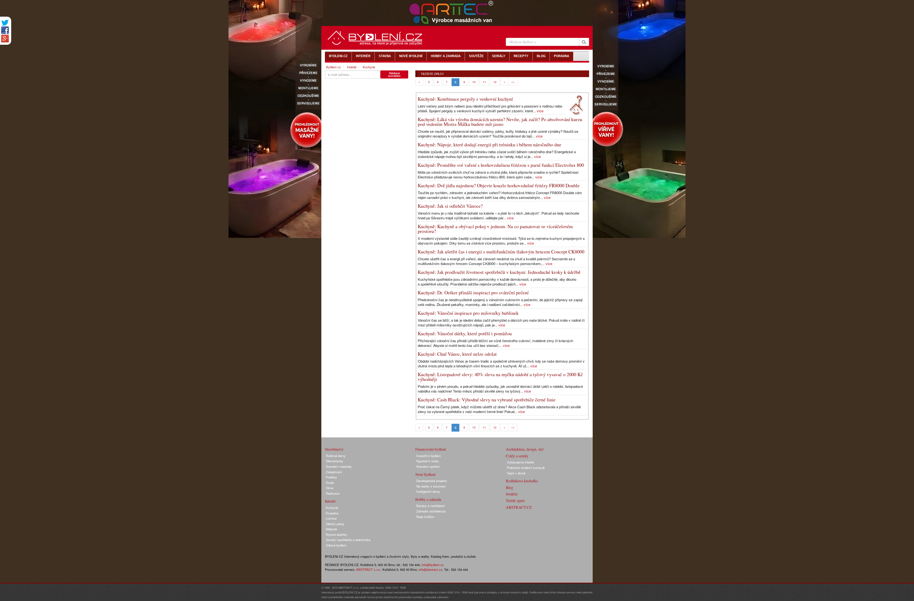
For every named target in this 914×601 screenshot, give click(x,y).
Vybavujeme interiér (520, 462)
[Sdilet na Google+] (5, 38)
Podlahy (331, 477)
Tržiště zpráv (515, 500)
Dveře (330, 482)
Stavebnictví (334, 449)
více (540, 110)
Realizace (332, 493)
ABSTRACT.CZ (519, 507)
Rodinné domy (336, 455)
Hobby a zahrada (428, 499)
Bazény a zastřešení (430, 505)
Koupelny (332, 513)
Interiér (352, 67)
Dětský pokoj (335, 524)
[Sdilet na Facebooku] (5, 30)
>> (513, 82)
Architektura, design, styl (524, 449)
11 (484, 82)
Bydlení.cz (333, 67)
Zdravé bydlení (336, 545)
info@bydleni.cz (433, 564)
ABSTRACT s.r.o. (368, 569)
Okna (329, 488)
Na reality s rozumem (431, 486)
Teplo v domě (516, 473)
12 (495, 82)
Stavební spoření (428, 466)
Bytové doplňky (336, 534)
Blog (509, 487)
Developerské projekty (431, 480)
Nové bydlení (425, 474)
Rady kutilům (425, 516)
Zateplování (334, 472)
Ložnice (331, 518)
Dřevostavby (334, 461)
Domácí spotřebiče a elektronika (348, 539)
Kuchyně (369, 67)
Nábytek (331, 529)
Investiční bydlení (428, 455)
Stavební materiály (339, 466)
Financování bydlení (430, 449)
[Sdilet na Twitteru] (5, 23)
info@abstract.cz (430, 569)
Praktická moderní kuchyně (526, 467)
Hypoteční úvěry (427, 461)
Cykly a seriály (517, 455)
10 (474, 82)
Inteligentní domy (428, 491)
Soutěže (512, 493)
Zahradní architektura (431, 511)
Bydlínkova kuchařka (522, 480)
